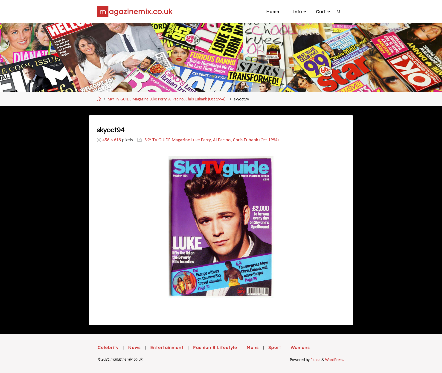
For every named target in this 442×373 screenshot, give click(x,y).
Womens (300, 347)
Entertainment (167, 347)
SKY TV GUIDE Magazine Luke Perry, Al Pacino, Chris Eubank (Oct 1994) (166, 99)
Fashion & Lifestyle (215, 347)
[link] (338, 11)
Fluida (315, 360)
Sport (274, 347)
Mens (253, 347)
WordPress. (334, 360)
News (134, 347)
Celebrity (108, 347)
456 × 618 (112, 140)
